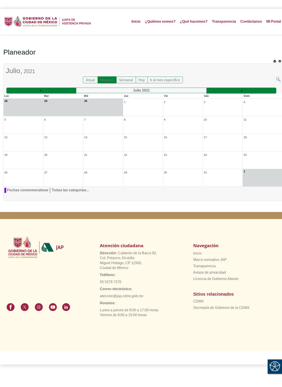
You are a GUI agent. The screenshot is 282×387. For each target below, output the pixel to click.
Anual (90, 80)
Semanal (126, 80)
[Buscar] (278, 79)
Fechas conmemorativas (27, 190)
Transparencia (204, 266)
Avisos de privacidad (209, 272)
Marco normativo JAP (210, 260)
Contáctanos (251, 21)
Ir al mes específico (165, 80)
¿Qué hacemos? (194, 21)
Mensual (107, 80)
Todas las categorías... (70, 190)
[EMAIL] (280, 61)
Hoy (141, 80)
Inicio (136, 21)
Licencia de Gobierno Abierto (216, 279)
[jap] (47, 21)
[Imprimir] (275, 61)
